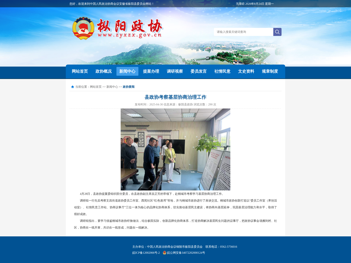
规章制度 (270, 71)
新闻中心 (127, 71)
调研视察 (175, 71)
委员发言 (199, 71)
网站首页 (80, 71)
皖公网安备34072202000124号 (185, 252)
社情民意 (222, 71)
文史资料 (246, 71)
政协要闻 (129, 86)
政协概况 (104, 71)
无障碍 (240, 3)
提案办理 (151, 71)
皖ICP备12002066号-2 (146, 252)
